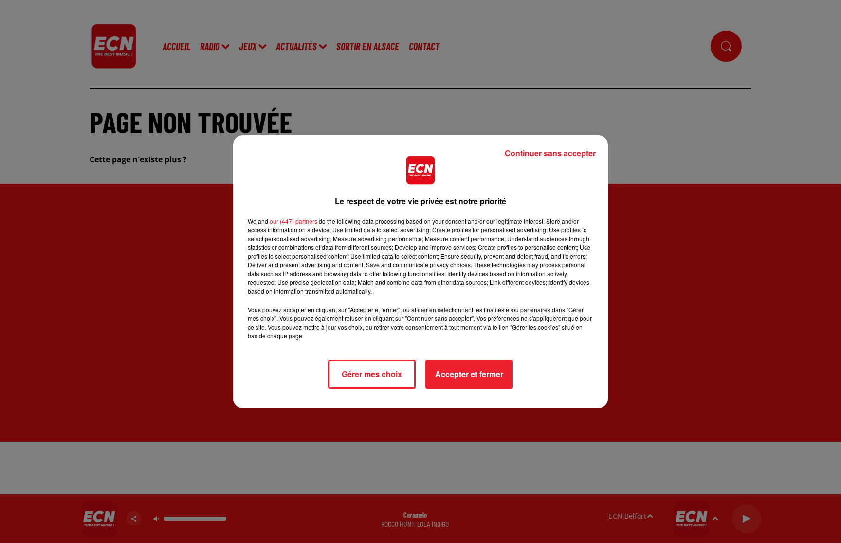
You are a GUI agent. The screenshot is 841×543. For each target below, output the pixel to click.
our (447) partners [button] (293, 221)
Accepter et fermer (469, 374)
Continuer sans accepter (550, 152)
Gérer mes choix (372, 374)
